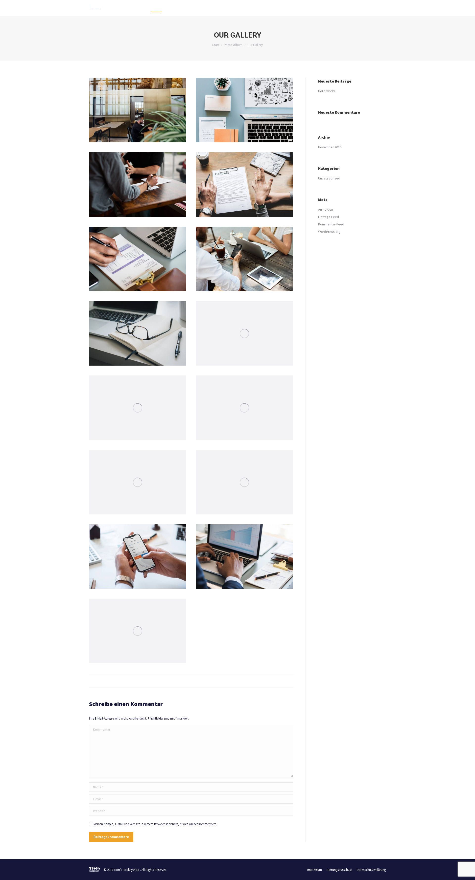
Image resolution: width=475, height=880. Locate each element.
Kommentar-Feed (331, 224)
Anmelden (325, 209)
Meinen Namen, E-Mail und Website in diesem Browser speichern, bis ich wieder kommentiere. (155, 824)
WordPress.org (329, 231)
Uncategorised (329, 178)
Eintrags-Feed (328, 217)
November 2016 (329, 147)
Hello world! (326, 91)
